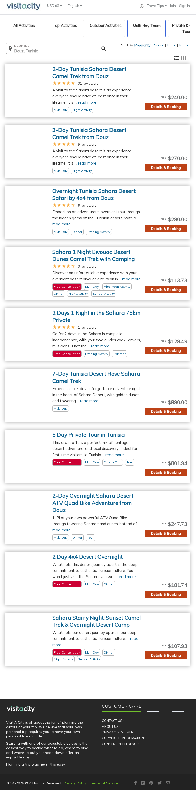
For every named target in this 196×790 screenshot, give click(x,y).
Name (184, 45)
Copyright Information (123, 738)
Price (171, 45)
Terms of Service (104, 783)
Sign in (184, 6)
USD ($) (53, 6)
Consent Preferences (121, 744)
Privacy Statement (118, 732)
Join (173, 6)
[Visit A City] (20, 709)
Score (159, 45)
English (74, 6)
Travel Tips (156, 6)
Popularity (142, 45)
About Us (110, 726)
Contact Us (112, 721)
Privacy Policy (75, 783)
